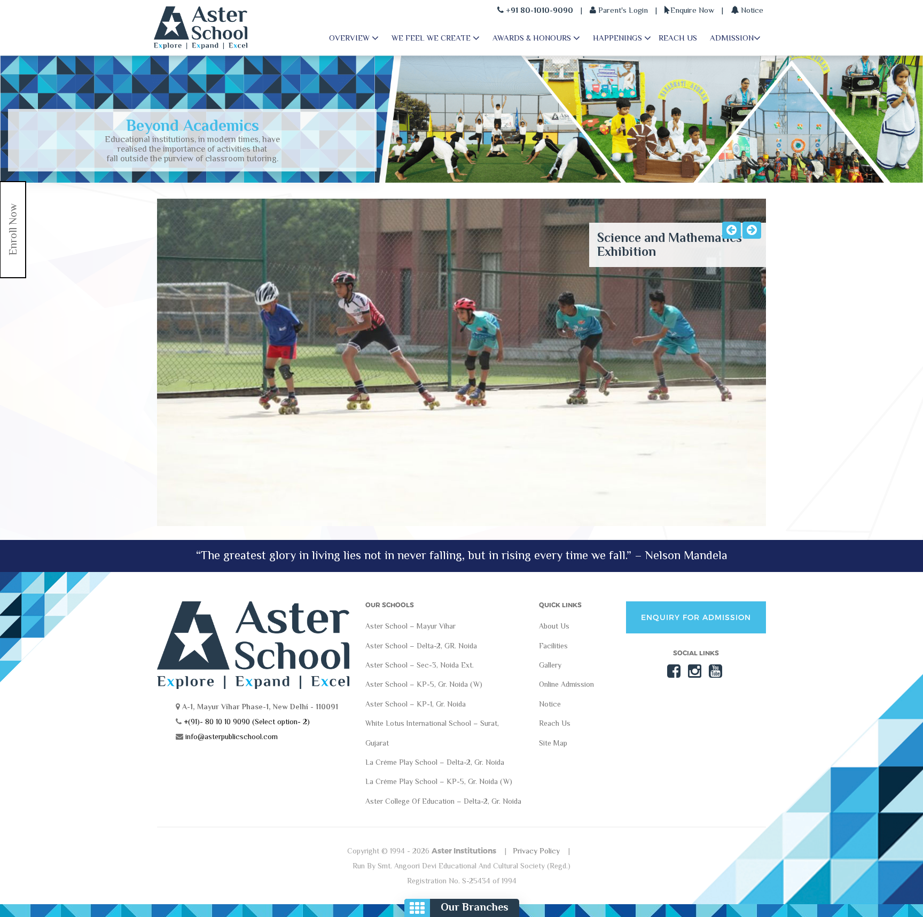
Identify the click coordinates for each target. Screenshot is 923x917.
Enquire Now (692, 9)
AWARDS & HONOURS (532, 37)
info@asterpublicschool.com (231, 736)
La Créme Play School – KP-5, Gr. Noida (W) (438, 782)
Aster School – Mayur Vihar (410, 626)
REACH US (678, 37)
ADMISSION (732, 37)
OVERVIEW (350, 37)
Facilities (553, 645)
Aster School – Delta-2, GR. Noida (421, 645)
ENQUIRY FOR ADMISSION (696, 617)
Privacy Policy (536, 851)
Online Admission (566, 684)
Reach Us (554, 723)
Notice (751, 9)
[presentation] (731, 230)
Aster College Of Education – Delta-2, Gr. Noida (443, 801)
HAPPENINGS (618, 37)
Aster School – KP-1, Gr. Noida (415, 704)
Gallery (550, 665)
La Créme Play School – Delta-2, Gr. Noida (434, 762)
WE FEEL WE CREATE (432, 37)
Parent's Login (622, 9)
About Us (554, 626)
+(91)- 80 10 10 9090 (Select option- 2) (246, 721)
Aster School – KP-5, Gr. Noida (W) (423, 684)
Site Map (553, 743)
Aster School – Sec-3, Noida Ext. (419, 665)
